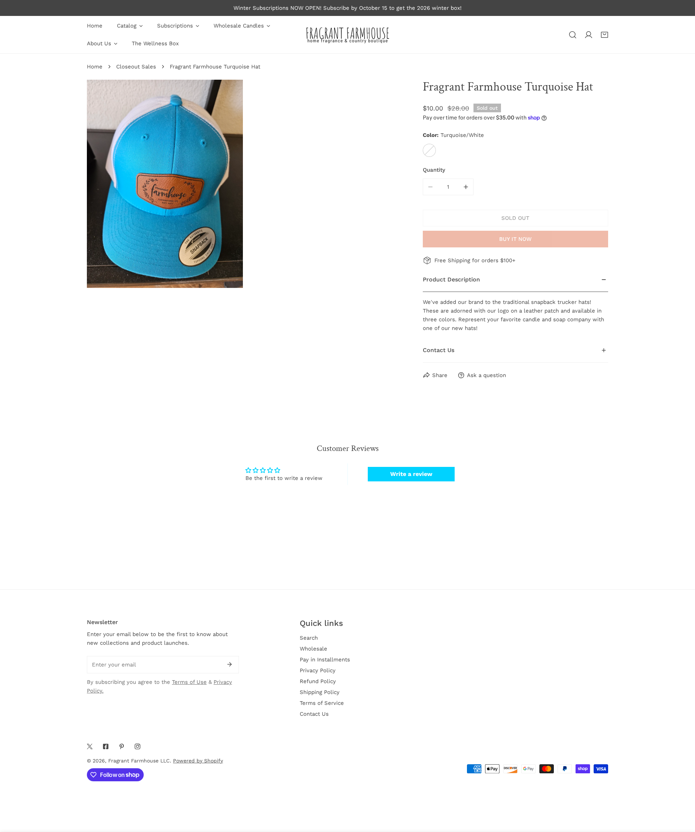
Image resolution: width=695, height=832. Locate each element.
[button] (604, 35)
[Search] (573, 35)
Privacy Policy (318, 670)
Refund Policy (318, 681)
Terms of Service (322, 703)
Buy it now (515, 239)
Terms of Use (189, 682)
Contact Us (314, 714)
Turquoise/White (429, 150)
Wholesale (313, 648)
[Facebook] (106, 746)
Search (309, 638)
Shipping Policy (320, 692)
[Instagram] (138, 746)
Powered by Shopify (198, 761)
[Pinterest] (122, 746)
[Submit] (229, 664)
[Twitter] (90, 746)
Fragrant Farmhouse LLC (139, 761)
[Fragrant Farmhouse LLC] (347, 34)
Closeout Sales (136, 66)
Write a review (411, 474)
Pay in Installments (325, 659)
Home (94, 66)
